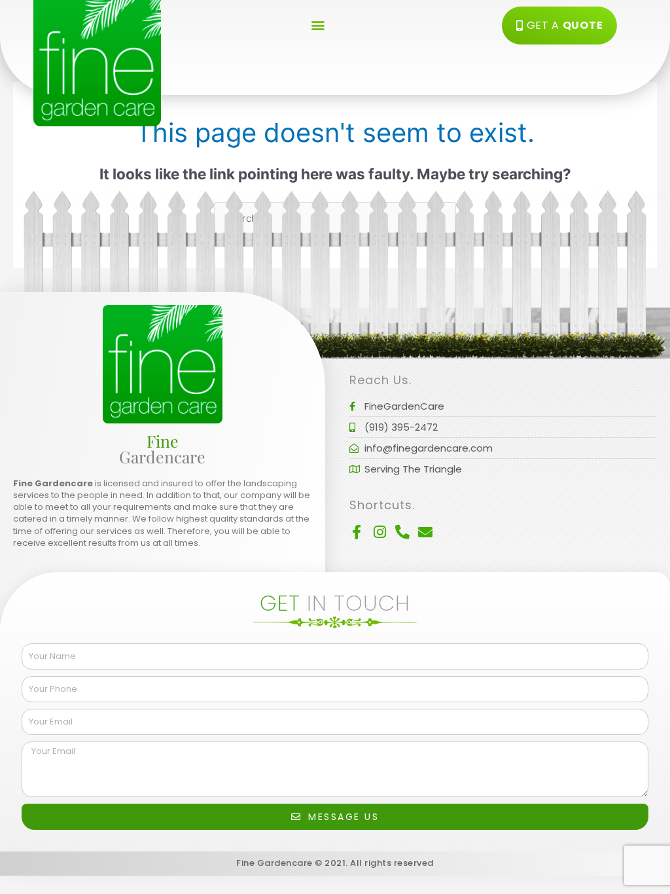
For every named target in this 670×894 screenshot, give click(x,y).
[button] (318, 24)
